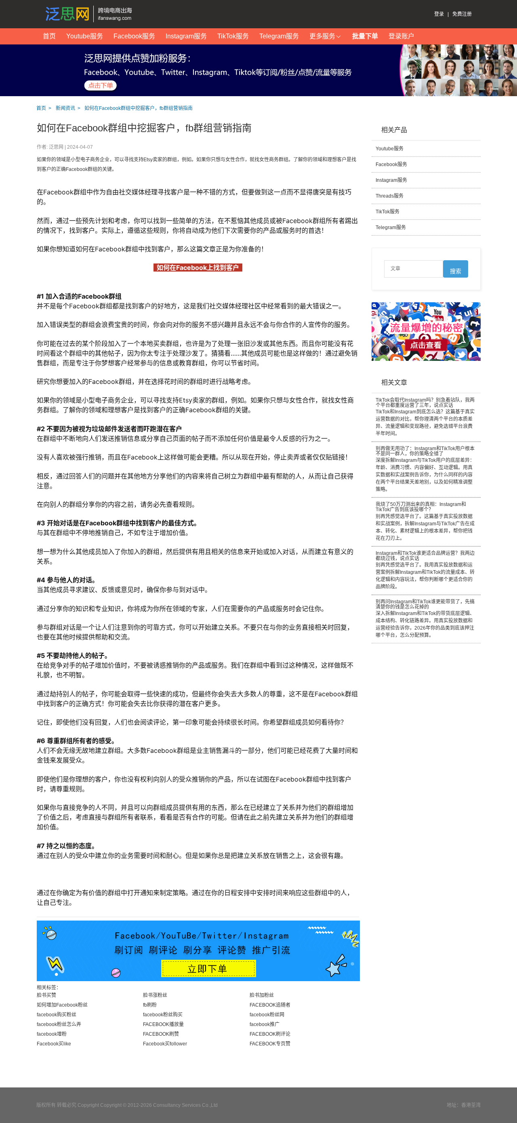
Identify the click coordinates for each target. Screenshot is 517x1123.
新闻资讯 (65, 108)
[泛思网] (90, 14)
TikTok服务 (233, 36)
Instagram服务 (186, 36)
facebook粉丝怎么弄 (59, 1024)
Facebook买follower (165, 1044)
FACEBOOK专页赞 (270, 1044)
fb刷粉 (150, 1005)
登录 (439, 14)
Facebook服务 (134, 36)
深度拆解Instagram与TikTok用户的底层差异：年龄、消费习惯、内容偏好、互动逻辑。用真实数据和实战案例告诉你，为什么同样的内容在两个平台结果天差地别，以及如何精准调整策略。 (425, 469)
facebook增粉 (52, 1034)
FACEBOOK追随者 (270, 1005)
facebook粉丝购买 (163, 1015)
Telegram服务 (279, 36)
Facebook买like (54, 1044)
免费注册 (462, 14)
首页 (49, 36)
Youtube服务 (84, 36)
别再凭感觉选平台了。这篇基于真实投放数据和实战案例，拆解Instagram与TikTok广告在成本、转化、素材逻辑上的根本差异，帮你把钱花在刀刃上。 (425, 521)
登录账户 (401, 36)
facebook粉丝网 (267, 1015)
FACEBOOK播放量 (163, 1024)
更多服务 (322, 36)
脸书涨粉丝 (155, 995)
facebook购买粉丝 (56, 1015)
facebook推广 (265, 1024)
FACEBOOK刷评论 (270, 1034)
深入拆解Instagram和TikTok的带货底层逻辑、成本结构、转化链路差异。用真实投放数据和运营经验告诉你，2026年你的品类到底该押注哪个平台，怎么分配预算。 (425, 618)
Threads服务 (390, 196)
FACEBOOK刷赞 (161, 1034)
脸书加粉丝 (262, 995)
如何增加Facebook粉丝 (62, 1005)
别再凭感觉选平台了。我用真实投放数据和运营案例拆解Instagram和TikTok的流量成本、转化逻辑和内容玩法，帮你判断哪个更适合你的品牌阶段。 (425, 570)
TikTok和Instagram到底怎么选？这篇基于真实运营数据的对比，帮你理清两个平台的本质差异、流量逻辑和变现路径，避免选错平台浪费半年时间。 (425, 417)
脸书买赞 (46, 995)
